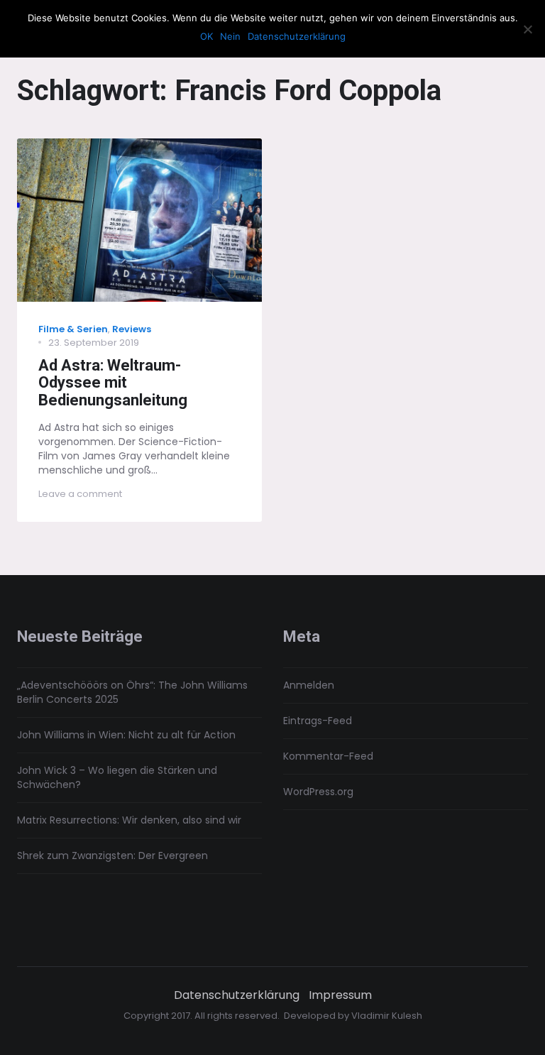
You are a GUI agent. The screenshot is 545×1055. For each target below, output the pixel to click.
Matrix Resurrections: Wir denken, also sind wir (129, 820)
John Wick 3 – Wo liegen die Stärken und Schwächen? (117, 777)
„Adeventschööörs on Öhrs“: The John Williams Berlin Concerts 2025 (132, 692)
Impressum (340, 995)
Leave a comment (80, 494)
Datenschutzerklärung (236, 995)
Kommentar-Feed (328, 756)
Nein (230, 36)
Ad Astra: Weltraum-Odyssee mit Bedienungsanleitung (112, 383)
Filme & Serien (73, 329)
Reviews (131, 329)
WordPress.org (318, 792)
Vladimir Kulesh (386, 1015)
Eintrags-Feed (317, 721)
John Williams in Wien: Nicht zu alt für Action (126, 735)
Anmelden (308, 685)
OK (206, 36)
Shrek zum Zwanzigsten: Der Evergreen (112, 855)
